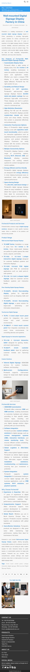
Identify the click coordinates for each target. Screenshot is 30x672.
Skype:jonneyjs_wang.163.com (10, 625)
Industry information (15, 9)
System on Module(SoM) (8, 642)
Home (8, 9)
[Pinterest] (10, 667)
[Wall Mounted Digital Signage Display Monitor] (8, 601)
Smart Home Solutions (8, 635)
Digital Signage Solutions (8, 637)
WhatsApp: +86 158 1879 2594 (10, 627)
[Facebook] (3, 667)
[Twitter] (5, 667)
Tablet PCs (4, 644)
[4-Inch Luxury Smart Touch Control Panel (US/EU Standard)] (21, 588)
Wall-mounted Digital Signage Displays (15, 59)
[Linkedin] (7, 667)
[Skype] (12, 667)
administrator (15, 27)
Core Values (5, 654)
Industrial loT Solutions (7, 639)
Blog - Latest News (7, 8)
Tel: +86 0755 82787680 (8, 620)
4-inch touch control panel (14, 563)
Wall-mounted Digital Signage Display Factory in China (15, 18)
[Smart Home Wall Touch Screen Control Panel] (8, 588)
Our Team (4, 652)
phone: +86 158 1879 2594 (9, 622)
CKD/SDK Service (6, 646)
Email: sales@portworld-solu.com (10, 629)
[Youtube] (15, 667)
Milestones (4, 657)
